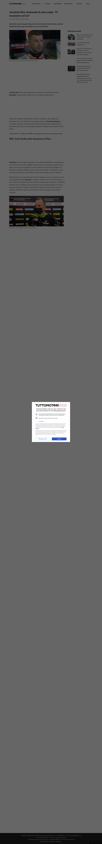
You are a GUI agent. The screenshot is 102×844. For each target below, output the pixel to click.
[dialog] (51, 422)
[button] (51, 421)
